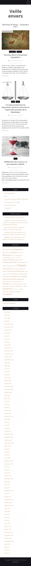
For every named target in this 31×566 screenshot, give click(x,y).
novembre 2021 (8, 416)
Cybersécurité (19, 260)
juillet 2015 (7, 544)
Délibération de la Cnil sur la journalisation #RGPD (15, 163)
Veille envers (15, 13)
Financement (7, 269)
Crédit (18, 257)
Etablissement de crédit (9, 266)
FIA (16, 266)
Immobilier (15, 274)
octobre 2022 (8, 392)
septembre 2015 (9, 541)
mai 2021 (7, 425)
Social (25, 286)
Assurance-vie (7, 252)
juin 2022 (6, 401)
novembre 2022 (8, 389)
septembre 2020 (9, 443)
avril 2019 (7, 470)
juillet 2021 (7, 419)
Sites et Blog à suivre (10, 205)
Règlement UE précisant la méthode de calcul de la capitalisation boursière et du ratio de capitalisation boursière (15, 222)
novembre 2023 (8, 354)
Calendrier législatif (9, 193)
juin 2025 (6, 321)
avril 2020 (7, 455)
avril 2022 (7, 407)
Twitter (12, 292)
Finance (19, 51)
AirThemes (15, 562)
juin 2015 (6, 547)
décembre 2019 (8, 461)
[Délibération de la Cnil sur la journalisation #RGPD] (15, 146)
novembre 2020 (8, 437)
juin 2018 (6, 485)
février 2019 (7, 476)
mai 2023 (7, 371)
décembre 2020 (8, 434)
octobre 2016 (8, 502)
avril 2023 (7, 374)
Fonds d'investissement (15, 271)
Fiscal (4, 271)
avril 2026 (7, 315)
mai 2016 (7, 517)
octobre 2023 (8, 357)
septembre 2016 (9, 505)
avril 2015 (7, 553)
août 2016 (7, 508)
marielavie (12, 60)
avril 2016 (7, 520)
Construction (14, 257)
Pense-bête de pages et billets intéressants (16, 199)
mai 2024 (7, 339)
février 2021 (7, 431)
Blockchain (7, 255)
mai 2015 (7, 550)
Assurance (12, 51)
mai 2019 (7, 467)
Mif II (21, 281)
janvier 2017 (7, 496)
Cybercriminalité (8, 260)
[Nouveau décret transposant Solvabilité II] (15, 40)
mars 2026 (7, 318)
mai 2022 (7, 404)
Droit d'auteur (21, 262)
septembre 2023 (9, 360)
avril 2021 (7, 428)
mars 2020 (7, 458)
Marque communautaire (13, 281)
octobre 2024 (8, 330)
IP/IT (13, 101)
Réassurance (19, 286)
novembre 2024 (8, 327)
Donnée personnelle (10, 262)
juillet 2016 (7, 511)
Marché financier (17, 279)
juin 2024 (6, 336)
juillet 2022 (7, 398)
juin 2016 (6, 514)
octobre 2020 (8, 440)
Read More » (5, 76)
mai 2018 (7, 488)
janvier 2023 (7, 383)
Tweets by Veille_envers (9, 303)
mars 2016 (7, 523)
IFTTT (9, 274)
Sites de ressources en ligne (12, 202)
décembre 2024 (8, 324)
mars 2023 (7, 377)
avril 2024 (7, 342)
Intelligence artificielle (18, 276)
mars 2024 (7, 345)
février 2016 (7, 526)
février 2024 (7, 348)
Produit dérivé (17, 284)
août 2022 (7, 395)
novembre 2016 (8, 499)
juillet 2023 (7, 366)
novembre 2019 (8, 464)
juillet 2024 (7, 333)
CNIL (13, 255)
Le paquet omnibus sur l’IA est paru (14, 217)
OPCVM (5, 284)
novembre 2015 (8, 535)
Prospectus (12, 286)
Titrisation (15, 289)
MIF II (6, 196)
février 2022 (7, 410)
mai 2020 (7, 452)
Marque (5, 281)
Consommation (7, 257)
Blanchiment (21, 252)
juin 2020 (6, 449)
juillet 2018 (7, 482)
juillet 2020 (7, 446)
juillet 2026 (7, 312)
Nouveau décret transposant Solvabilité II (15, 56)
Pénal (17, 101)
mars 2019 (7, 473)
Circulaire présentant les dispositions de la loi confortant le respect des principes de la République (15, 108)
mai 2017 (7, 493)
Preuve (10, 284)
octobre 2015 (8, 538)
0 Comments (19, 60)
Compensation (19, 255)
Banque (14, 252)
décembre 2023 (8, 351)
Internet (6, 279)
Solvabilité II (7, 208)
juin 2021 (6, 422)
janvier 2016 (7, 529)
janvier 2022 (7, 413)
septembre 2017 (9, 490)
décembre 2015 (8, 532)
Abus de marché (8, 249)
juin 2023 (6, 369)
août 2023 (7, 363)
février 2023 (7, 380)
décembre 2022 (8, 386)
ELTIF (26, 262)
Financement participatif (19, 269)
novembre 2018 (8, 479)
